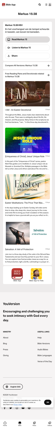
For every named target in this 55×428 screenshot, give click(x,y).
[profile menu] (48, 4)
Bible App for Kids (36, 281)
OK (48, 402)
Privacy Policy (17, 404)
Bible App (17, 281)
